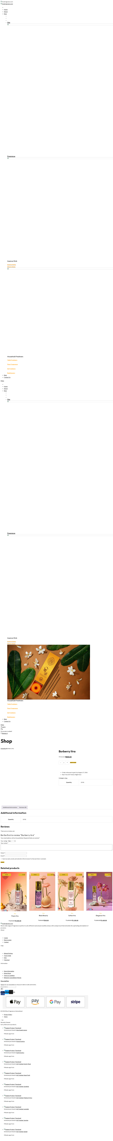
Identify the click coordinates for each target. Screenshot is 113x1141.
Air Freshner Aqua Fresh (23, 1075)
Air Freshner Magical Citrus (24, 1098)
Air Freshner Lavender (22, 1109)
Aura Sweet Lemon (21, 1030)
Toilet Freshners (12, 360)
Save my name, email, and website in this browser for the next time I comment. (24, 859)
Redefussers (11, 373)
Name (3, 853)
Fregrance (11, 156)
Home (2, 748)
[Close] (4, 1037)
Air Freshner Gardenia (22, 1086)
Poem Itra (14, 916)
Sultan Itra (72, 916)
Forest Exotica (20, 1041)
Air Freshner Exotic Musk (23, 1064)
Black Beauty (43, 916)
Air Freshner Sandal (21, 1131)
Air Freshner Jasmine (22, 1120)
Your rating (4, 841)
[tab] (10, 807)
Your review (4, 843)
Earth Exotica (20, 1052)
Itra (8, 22)
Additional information (10, 807)
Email (3, 856)
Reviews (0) (22, 807)
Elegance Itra (100, 916)
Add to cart (73, 762)
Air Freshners (11, 368)
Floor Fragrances (12, 364)
